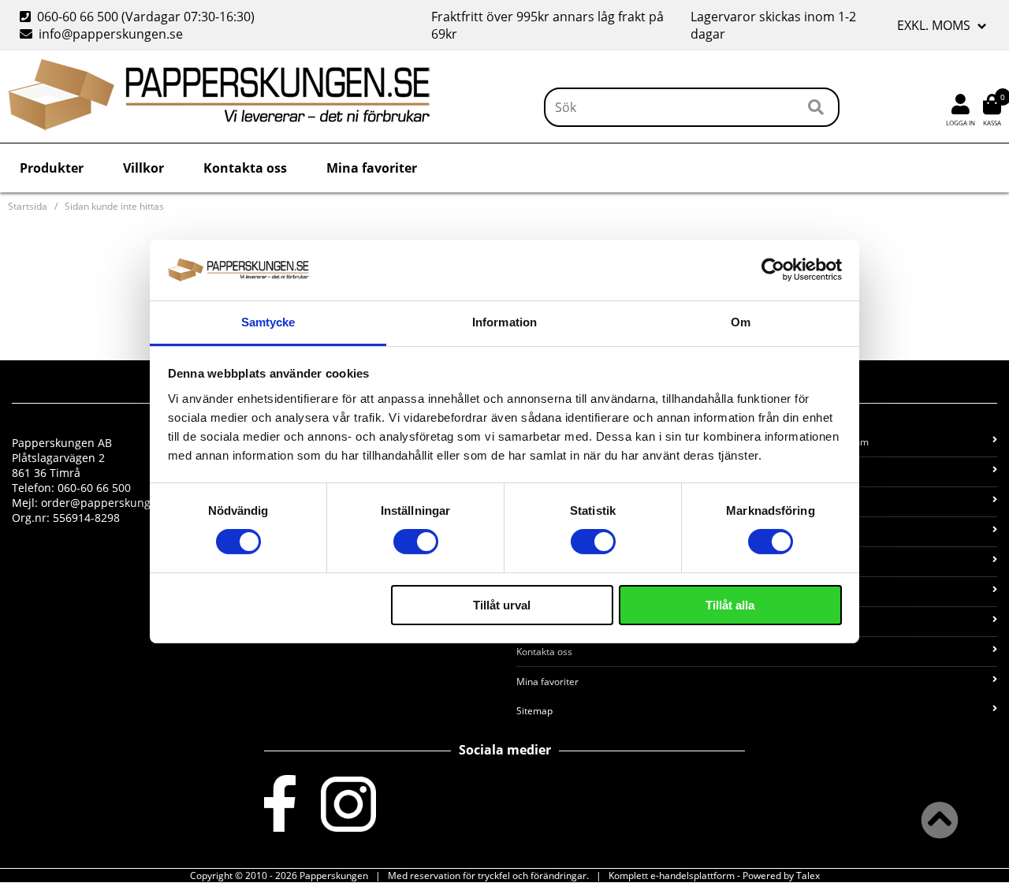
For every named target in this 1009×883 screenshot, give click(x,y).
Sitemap (534, 710)
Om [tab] (740, 322)
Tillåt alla (730, 605)
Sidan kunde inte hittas (114, 206)
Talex (808, 875)
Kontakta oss (245, 168)
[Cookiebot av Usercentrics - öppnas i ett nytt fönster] (773, 269)
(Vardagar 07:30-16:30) (139, 16)
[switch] (415, 541)
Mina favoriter (371, 168)
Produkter (52, 168)
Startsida (27, 206)
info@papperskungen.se (111, 34)
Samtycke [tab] (268, 322)
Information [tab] (504, 322)
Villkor (143, 168)
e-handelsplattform (692, 875)
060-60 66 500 (77, 16)
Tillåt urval (502, 605)
